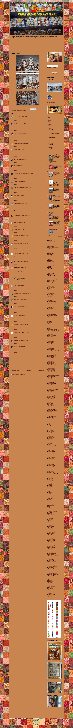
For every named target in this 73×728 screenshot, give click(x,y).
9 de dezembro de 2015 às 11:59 (20, 149)
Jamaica (49, 486)
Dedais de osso (50, 316)
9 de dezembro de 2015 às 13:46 (28, 173)
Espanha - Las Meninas (51, 364)
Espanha (49, 338)
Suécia (49, 589)
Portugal (49, 525)
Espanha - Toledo (50, 395)
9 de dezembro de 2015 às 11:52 (22, 133)
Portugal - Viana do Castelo (52, 573)
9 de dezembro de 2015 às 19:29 (20, 229)
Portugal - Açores (50, 526)
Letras (49, 491)
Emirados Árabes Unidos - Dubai (53, 330)
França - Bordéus (50, 415)
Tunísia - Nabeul (50, 595)
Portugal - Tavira (50, 571)
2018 (49, 124)
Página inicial (29, 370)
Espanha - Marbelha (51, 370)
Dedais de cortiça (50, 308)
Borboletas (49, 274)
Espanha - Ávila (50, 341)
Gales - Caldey (50, 425)
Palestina (49, 513)
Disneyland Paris (51, 130)
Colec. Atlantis (50, 290)
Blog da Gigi (16, 159)
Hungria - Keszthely (51, 442)
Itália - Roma (50, 484)
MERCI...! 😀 (55, 164)
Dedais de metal (50, 313)
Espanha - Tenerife (51, 394)
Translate (54, 67)
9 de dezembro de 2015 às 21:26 (23, 235)
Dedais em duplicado (52, 137)
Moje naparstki (51, 187)
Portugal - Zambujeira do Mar (52, 576)
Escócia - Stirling (50, 336)
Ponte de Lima (50, 522)
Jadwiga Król (16, 143)
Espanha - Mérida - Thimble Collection (54, 374)
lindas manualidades (52, 195)
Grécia (49, 428)
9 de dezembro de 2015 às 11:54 (23, 143)
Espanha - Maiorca (51, 368)
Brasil (49, 276)
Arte (49, 258)
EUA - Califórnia (50, 403)
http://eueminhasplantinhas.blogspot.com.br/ (20, 138)
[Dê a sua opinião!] (31, 109)
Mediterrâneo (50, 497)
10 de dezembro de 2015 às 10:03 (23, 261)
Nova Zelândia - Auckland (52, 511)
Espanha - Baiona (50, 343)
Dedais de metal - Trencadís (52, 315)
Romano (49, 585)
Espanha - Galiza (50, 357)
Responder (15, 120)
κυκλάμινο (16, 181)
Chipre (49, 289)
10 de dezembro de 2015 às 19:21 (22, 315)
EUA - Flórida (50, 404)
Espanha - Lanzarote (51, 363)
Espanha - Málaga (51, 369)
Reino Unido (50, 580)
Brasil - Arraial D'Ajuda (51, 278)
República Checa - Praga (51, 582)
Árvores (49, 259)
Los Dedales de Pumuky (52, 203)
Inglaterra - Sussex (51, 472)
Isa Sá (15, 267)
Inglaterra (49, 444)
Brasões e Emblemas (51, 281)
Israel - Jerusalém (50, 480)
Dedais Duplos (24, 110)
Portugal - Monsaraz (51, 554)
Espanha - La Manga (51, 361)
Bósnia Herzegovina (51, 275)
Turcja (54, 188)
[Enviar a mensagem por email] (30, 109)
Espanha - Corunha (51, 353)
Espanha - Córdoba (51, 351)
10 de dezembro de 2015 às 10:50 (21, 267)
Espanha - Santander (51, 388)
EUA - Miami (50, 408)
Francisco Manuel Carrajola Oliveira (53, 100)
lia (14, 195)
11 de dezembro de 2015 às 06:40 (24, 332)
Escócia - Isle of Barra (51, 335)
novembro (50, 141)
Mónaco (49, 500)
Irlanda (49, 477)
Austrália (49, 260)
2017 (49, 125)
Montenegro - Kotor (51, 505)
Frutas (49, 423)
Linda (15, 229)
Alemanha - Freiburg (51, 242)
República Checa (50, 581)
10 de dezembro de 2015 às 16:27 (21, 285)
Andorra (49, 249)
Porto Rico (49, 524)
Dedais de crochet (50, 310)
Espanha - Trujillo (51, 397)
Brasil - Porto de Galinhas (52, 279)
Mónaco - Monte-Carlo (51, 501)
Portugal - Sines (50, 568)
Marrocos (49, 496)
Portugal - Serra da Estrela (52, 566)
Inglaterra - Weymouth (51, 474)
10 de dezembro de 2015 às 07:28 (24, 253)
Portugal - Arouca (50, 534)
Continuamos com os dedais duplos (54, 133)
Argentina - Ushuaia (51, 256)
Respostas (16, 275)
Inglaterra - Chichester (51, 447)
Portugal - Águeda (51, 527)
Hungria (49, 439)
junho (50, 148)
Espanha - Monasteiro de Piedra (53, 375)
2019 (49, 123)
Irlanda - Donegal (50, 478)
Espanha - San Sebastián (52, 385)
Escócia (49, 331)
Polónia (49, 521)
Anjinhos (49, 254)
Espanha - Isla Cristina (51, 360)
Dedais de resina (50, 320)
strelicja (15, 222)
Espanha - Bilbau (50, 344)
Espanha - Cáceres (51, 347)
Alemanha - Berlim (51, 241)
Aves (49, 266)
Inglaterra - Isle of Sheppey (52, 453)
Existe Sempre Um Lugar (18, 187)
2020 (49, 121)
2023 (49, 117)
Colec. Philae (50, 297)
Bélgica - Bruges (50, 273)
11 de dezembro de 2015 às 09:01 (23, 340)
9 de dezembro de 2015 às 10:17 (23, 123)
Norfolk (49, 507)
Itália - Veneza (50, 485)
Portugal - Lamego (51, 547)
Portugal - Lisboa (50, 548)
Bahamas (49, 268)
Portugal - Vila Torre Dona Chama (53, 574)
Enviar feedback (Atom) (18, 371)
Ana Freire (15, 315)
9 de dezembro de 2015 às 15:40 (26, 187)
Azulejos (49, 267)
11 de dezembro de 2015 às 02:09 (23, 324)
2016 (49, 127)
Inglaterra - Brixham (51, 446)
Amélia (15, 306)
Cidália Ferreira (16, 123)
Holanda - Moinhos (51, 436)
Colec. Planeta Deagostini (18, 110)
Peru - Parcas (50, 519)
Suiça (49, 590)
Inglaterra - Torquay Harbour (52, 473)
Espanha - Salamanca (51, 383)
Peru (49, 517)
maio (50, 149)
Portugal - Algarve (51, 532)
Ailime (38, 714)
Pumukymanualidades (17, 215)
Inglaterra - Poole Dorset (51, 466)
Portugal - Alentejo (51, 531)
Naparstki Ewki (51, 212)
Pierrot (49, 520)
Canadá (49, 283)
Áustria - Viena (50, 265)
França (49, 413)
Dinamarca (49, 323)
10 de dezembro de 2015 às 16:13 (24, 277)
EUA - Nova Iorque (51, 409)
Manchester (50, 132)
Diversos (49, 327)
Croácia (49, 304)
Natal (49, 506)
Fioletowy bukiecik (56, 230)
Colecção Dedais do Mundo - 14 (53, 140)
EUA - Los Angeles (51, 406)
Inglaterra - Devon (51, 451)
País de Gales (50, 512)
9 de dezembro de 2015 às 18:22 (21, 222)
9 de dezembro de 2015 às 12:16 (22, 159)
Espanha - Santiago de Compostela (53, 389)
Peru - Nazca (50, 518)
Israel (49, 479)
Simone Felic (16, 133)
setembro (50, 144)
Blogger (46, 714)
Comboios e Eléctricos (51, 302)
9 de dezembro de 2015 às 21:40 (23, 243)
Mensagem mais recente (15, 370)
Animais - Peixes (50, 253)
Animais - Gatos (50, 252)
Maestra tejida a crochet (56, 196)
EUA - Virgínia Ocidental (52, 410)
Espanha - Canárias (51, 348)
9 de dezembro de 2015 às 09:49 (22, 116)
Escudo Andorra (55, 204)
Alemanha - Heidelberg (51, 245)
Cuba (49, 306)
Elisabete (18, 277)
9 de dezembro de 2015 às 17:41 (22, 203)
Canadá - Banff (50, 285)
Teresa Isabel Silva (17, 253)
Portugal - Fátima (50, 544)
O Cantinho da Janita (52, 164)
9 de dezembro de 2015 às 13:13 (20, 165)
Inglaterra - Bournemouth (52, 445)
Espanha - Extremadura (51, 355)
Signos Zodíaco (50, 588)
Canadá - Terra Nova (51, 286)
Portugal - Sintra (50, 569)
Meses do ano (50, 498)
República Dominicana (51, 583)
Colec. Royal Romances (51, 301)
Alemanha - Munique (51, 246)
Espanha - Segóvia (51, 391)
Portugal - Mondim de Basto (52, 553)
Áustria (49, 263)
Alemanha (49, 240)
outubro (50, 143)
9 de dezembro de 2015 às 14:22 (22, 181)
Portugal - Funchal (51, 545)
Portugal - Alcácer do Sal (51, 528)
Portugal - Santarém (51, 565)
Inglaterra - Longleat (51, 459)
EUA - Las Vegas (50, 405)
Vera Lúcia (15, 346)
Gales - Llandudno (51, 426)
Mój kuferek (50, 179)
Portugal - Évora (50, 541)
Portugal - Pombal (50, 559)
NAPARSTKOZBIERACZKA (53, 229)
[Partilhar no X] (32, 109)
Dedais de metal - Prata (51, 314)
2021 (49, 120)
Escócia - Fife (50, 334)
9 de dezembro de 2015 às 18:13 (25, 215)
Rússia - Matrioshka (51, 586)
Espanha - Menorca (51, 371)
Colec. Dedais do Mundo (51, 292)
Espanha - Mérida (50, 372)
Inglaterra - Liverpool (51, 457)
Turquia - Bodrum (51, 596)
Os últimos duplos (51, 134)
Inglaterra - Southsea (51, 471)
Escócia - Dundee (50, 333)
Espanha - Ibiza (50, 358)
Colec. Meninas (50, 295)
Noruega (49, 508)
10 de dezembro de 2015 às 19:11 (21, 306)
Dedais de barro (50, 307)
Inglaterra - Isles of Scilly (51, 456)
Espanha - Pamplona (51, 378)
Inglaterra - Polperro (51, 465)
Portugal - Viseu (50, 575)
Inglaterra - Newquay (51, 463)
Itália (49, 481)
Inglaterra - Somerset (51, 470)
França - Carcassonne (51, 416)
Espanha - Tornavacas (51, 396)
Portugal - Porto (50, 560)
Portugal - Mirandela (51, 552)
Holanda (49, 432)
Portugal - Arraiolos (51, 535)
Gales (49, 424)
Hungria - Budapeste (51, 440)
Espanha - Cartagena (51, 349)
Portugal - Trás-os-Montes (52, 572)
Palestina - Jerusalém (51, 514)
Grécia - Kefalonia (50, 430)
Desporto (49, 322)
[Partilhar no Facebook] (34, 109)
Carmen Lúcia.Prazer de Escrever (19, 173)
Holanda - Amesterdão (51, 433)
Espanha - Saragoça (51, 390)
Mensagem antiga (41, 370)
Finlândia (49, 411)
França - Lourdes (50, 418)
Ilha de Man (50, 443)
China (49, 288)
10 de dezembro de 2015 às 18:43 (26, 293)
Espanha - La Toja (51, 362)
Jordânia (49, 488)
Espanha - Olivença (51, 376)
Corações (49, 303)
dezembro (50, 129)
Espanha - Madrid (51, 367)
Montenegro (50, 504)
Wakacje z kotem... (56, 180)
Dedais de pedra (50, 317)
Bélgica (49, 272)
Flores (49, 412)
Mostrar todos (60, 236)
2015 (49, 128)
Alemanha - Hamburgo (51, 244)
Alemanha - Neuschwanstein (52, 247)
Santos (49, 587)
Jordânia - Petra (50, 490)
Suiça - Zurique (50, 593)
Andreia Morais (16, 243)
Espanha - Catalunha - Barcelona (53, 350)
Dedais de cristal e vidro (51, 309)
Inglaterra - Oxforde (51, 464)
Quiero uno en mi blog (54, 74)
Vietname (49, 597)
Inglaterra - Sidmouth (51, 469)
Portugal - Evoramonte (51, 542)
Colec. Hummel (50, 293)
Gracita (15, 285)
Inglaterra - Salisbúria (51, 467)
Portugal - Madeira (51, 549)
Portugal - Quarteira (51, 562)
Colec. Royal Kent (50, 300)
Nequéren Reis (16, 235)
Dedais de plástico (50, 319)
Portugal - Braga (50, 538)
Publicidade (50, 578)
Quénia (49, 579)
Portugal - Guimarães (51, 546)
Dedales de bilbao (16, 299)
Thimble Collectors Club (51, 594)
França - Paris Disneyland (52, 422)
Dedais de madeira (51, 311)
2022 (49, 119)
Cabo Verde (50, 282)
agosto (50, 145)
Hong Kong (50, 438)
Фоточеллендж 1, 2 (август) (56, 156)
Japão (49, 487)
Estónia (49, 399)
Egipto (49, 328)
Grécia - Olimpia (50, 431)
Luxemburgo (50, 492)
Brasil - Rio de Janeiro (51, 280)
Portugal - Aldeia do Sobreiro (52, 529)
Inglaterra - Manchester (51, 460)
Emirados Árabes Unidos (52, 329)
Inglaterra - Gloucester (51, 452)
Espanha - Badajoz (51, 342)
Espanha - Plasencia (51, 379)
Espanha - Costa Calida (51, 354)
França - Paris (50, 421)
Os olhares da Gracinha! (17, 293)
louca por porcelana (51, 171)
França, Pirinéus (55, 221)
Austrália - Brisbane (51, 261)
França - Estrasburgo (51, 417)
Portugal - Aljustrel (51, 533)
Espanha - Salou (50, 384)
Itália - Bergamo (50, 483)
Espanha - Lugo (50, 365)
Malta (49, 493)
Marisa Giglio (16, 340)
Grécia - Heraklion (51, 429)
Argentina (49, 255)
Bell (14, 165)
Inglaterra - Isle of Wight (51, 454)
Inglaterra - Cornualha (51, 449)
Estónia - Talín (50, 401)
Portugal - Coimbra (51, 540)
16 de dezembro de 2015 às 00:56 (22, 346)
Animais (49, 251)
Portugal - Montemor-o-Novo (52, 555)
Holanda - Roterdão (51, 437)
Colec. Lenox (50, 294)
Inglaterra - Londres (51, 458)
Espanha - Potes (50, 382)
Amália (49, 248)
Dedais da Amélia (51, 220)
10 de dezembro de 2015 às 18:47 (24, 299)
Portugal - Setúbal (50, 567)
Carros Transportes (51, 287)
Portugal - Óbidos (50, 558)
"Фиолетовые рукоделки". (53, 154)
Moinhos (49, 499)
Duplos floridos (51, 136)
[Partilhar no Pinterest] (35, 109)
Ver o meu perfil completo (51, 102)
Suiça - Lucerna (50, 592)
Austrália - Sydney (51, 262)
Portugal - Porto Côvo (51, 561)
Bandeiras (49, 269)
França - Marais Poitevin (51, 419)
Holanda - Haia (50, 435)
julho (50, 147)
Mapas (49, 494)
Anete (15, 149)
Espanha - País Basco (51, 377)
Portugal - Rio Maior (51, 563)
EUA (49, 402)
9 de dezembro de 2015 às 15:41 (19, 195)
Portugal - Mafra (50, 551)
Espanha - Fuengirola (51, 356)
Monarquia (49, 503)
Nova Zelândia (50, 510)
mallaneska (15, 116)
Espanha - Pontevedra (51, 381)
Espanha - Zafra (50, 398)
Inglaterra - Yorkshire (51, 476)
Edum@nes (16, 203)
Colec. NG (49, 296)
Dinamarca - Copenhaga (51, 324)
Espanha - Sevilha (50, 392)
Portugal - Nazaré (50, 556)
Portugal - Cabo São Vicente (52, 539)
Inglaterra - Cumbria (51, 450)
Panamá (49, 515)
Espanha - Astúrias (51, 340)
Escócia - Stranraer (51, 337)
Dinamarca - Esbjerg (51, 326)
